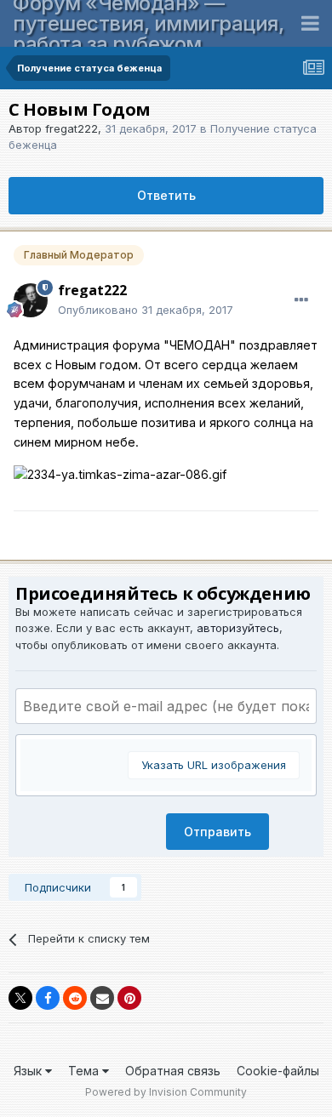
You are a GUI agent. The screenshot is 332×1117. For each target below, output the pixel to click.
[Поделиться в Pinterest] (129, 998)
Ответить (166, 195)
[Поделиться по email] (102, 998)
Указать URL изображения (213, 765)
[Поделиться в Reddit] (75, 998)
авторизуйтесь (238, 628)
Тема (85, 1070)
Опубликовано (145, 309)
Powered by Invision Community (166, 1092)
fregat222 (71, 128)
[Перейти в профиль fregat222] (31, 300)
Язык (29, 1070)
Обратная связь (172, 1070)
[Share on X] (20, 998)
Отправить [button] (217, 831)
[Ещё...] (301, 300)
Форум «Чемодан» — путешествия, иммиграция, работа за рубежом (148, 23)
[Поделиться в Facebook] (48, 998)
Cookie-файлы (278, 1070)
